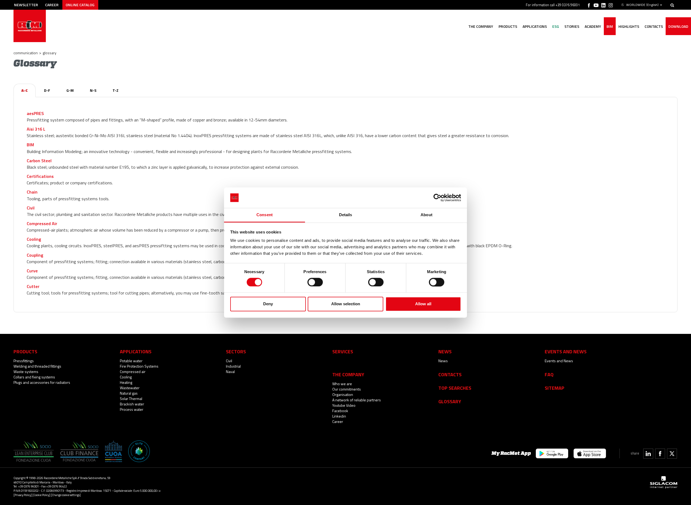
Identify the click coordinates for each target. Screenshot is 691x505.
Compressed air (132, 371)
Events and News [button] (566, 351)
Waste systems (25, 371)
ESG (555, 26)
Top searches (454, 388)
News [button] (445, 351)
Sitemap (554, 388)
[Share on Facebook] (660, 454)
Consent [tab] (264, 215)
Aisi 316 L (36, 129)
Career (52, 5)
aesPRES (35, 113)
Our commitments (346, 389)
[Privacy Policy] (22, 495)
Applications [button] (535, 26)
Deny (268, 304)
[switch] (315, 282)
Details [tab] (345, 215)
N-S (93, 90)
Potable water (131, 361)
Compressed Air (42, 223)
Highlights (628, 26)
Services (342, 351)
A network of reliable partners (356, 400)
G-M (70, 90)
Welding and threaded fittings (37, 366)
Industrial (233, 366)
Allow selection (345, 304)
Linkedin (339, 416)
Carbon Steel (39, 160)
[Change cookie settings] (66, 495)
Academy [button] (593, 26)
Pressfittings (23, 361)
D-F (47, 90)
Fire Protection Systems (139, 366)
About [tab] (426, 215)
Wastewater (130, 388)
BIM (610, 26)
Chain (32, 192)
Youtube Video (343, 405)
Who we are (342, 384)
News (443, 361)
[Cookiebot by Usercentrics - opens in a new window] (437, 198)
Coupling (35, 255)
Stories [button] (571, 26)
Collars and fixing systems (34, 377)
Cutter (33, 286)
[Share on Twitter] (672, 454)
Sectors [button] (236, 351)
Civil (31, 208)
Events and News (559, 361)
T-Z (115, 90)
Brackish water (132, 404)
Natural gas (129, 393)
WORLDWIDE (642, 4)
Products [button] (508, 26)
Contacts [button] (654, 26)
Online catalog (80, 5)
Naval (230, 371)
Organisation (342, 394)
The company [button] (480, 26)
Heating (126, 382)
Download (678, 26)
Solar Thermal (131, 398)
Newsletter (26, 5)
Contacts (450, 374)
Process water (131, 409)
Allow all (423, 304)
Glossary (449, 401)
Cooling (34, 239)
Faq (549, 374)
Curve (32, 270)
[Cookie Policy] (41, 495)
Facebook (340, 411)
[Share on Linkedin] (648, 454)
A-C (24, 90)
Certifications (40, 176)
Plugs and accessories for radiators (41, 382)
